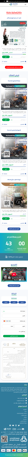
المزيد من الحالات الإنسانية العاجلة (14, 67)
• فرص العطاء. (24, 415)
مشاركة (5, 61)
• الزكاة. (25, 417)
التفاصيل (22, 61)
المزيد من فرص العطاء (14, 229)
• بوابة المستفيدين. (23, 423)
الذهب (14, 302)
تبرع (6, 57)
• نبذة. (25, 411)
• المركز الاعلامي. (23, 421)
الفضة (6, 302)
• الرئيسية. (25, 409)
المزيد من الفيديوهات (14, 286)
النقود (22, 302)
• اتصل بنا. (25, 419)
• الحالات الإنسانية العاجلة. (22, 413)
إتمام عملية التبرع (14, 336)
